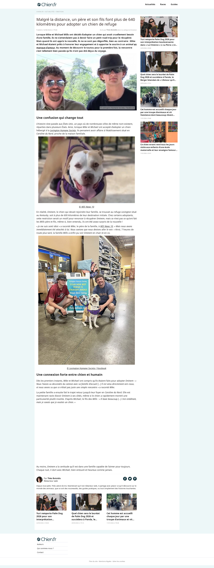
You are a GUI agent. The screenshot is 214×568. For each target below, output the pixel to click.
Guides (174, 4)
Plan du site (93, 561)
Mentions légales (105, 561)
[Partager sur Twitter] (129, 479)
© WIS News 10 (86, 206)
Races (163, 4)
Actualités (150, 4)
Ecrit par (108, 30)
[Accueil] (47, 4)
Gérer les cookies (119, 561)
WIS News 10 (106, 226)
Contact (40, 552)
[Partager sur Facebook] (124, 479)
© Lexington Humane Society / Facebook (86, 368)
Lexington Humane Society (63, 130)
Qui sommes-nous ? (45, 548)
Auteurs (40, 544)
